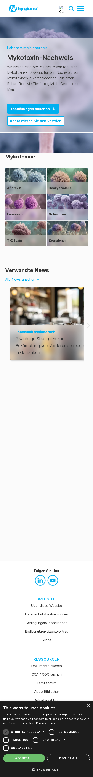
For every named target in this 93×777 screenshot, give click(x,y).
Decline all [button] (68, 758)
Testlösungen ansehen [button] (30, 109)
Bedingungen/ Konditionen (46, 623)
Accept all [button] (24, 758)
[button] (71, 8)
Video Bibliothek (47, 691)
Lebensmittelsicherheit (27, 48)
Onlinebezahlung (46, 700)
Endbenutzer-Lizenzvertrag (46, 631)
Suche (46, 640)
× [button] (88, 705)
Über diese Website (46, 605)
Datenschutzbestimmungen (46, 614)
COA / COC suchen (47, 674)
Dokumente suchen (46, 666)
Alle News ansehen (22, 279)
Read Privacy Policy (42, 723)
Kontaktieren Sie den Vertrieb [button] (35, 121)
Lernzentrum (46, 683)
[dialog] (46, 739)
